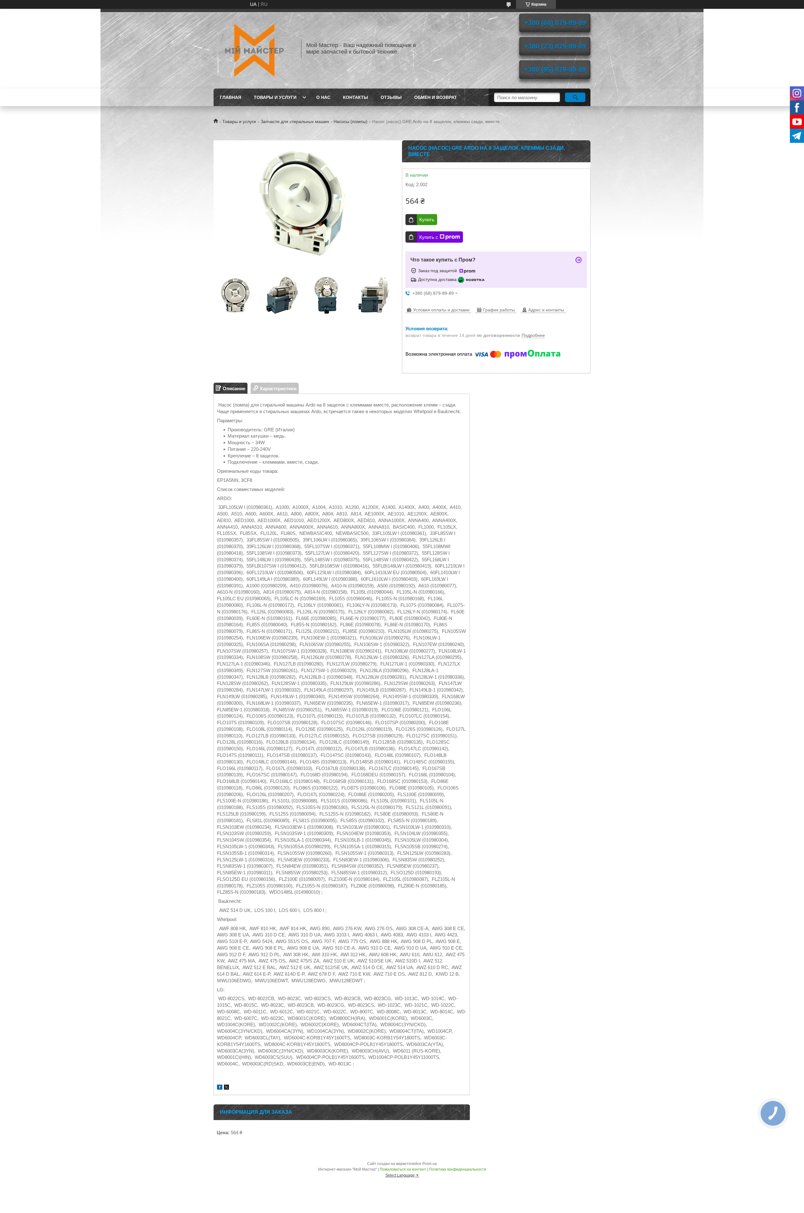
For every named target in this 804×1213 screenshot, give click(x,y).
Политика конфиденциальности (457, 1169)
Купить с (428, 237)
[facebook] (219, 1088)
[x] (226, 1088)
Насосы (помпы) (350, 121)
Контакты (355, 97)
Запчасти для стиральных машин (295, 121)
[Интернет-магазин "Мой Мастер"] (254, 49)
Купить (426, 219)
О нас (323, 97)
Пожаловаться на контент (403, 1169)
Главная (230, 97)
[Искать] (575, 97)
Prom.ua (429, 1164)
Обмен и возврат (435, 97)
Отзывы (391, 97)
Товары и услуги (275, 97)
